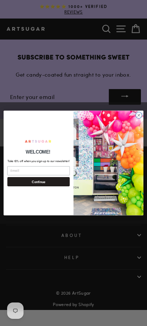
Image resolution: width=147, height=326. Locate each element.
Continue (38, 181)
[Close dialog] (139, 115)
